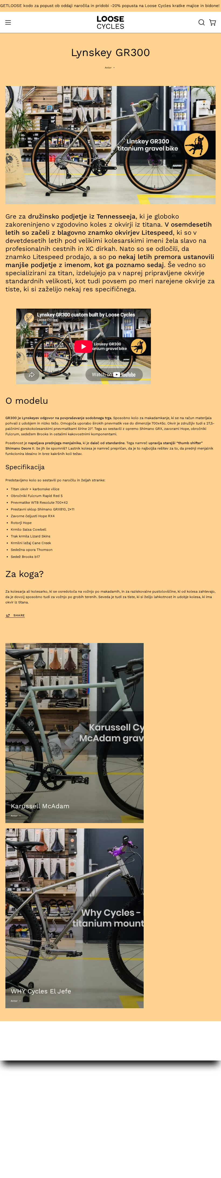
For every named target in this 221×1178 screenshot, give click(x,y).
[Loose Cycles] (110, 22)
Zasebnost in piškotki (133, 1101)
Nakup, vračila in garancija (137, 1080)
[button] (201, 22)
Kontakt (122, 1087)
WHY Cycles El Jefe (41, 991)
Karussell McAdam (40, 806)
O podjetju (124, 1094)
